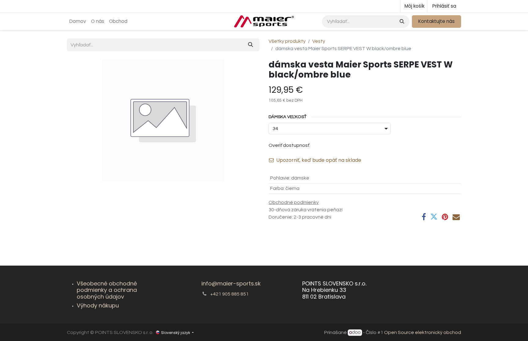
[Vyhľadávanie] (401, 21)
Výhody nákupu (98, 305)
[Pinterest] (445, 216)
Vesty (318, 41)
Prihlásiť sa (444, 6)
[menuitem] (78, 21)
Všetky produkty (287, 41)
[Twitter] (434, 216)
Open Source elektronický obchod (422, 332)
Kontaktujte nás (436, 21)
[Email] (456, 216)
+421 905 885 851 (229, 294)
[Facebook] (424, 216)
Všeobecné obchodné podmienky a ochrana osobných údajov (107, 290)
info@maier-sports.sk (231, 283)
